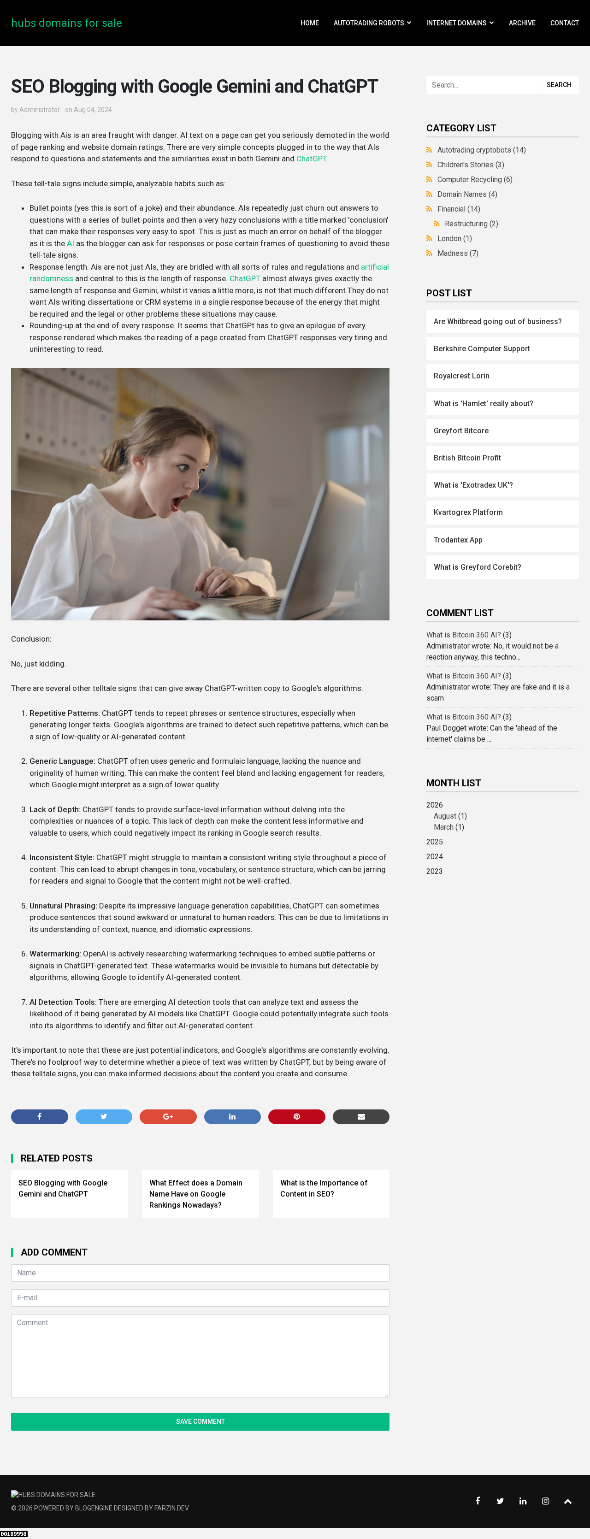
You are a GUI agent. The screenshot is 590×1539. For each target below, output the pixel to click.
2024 (434, 856)
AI (70, 243)
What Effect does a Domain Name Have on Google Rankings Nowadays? (195, 1194)
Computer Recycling (475, 179)
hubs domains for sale (66, 23)
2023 (434, 871)
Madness (457, 253)
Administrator (39, 109)
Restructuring (471, 223)
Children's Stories (470, 164)
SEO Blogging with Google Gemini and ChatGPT (62, 1188)
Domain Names (467, 194)
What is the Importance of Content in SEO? (324, 1188)
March (444, 827)
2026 (446, 816)
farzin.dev (171, 1508)
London (454, 238)
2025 (434, 841)
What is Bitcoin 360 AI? (463, 635)
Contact (564, 23)
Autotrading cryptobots (481, 150)
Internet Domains (456, 23)
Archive (522, 23)
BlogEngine (93, 1508)
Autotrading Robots (369, 23)
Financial (458, 209)
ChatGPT (311, 158)
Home (310, 23)
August (445, 816)
